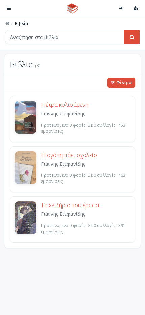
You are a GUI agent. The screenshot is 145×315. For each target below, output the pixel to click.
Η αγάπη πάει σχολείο (69, 155)
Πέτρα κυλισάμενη (64, 104)
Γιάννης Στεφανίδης (63, 113)
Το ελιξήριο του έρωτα (70, 205)
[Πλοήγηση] (8, 8)
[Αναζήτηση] (132, 37)
